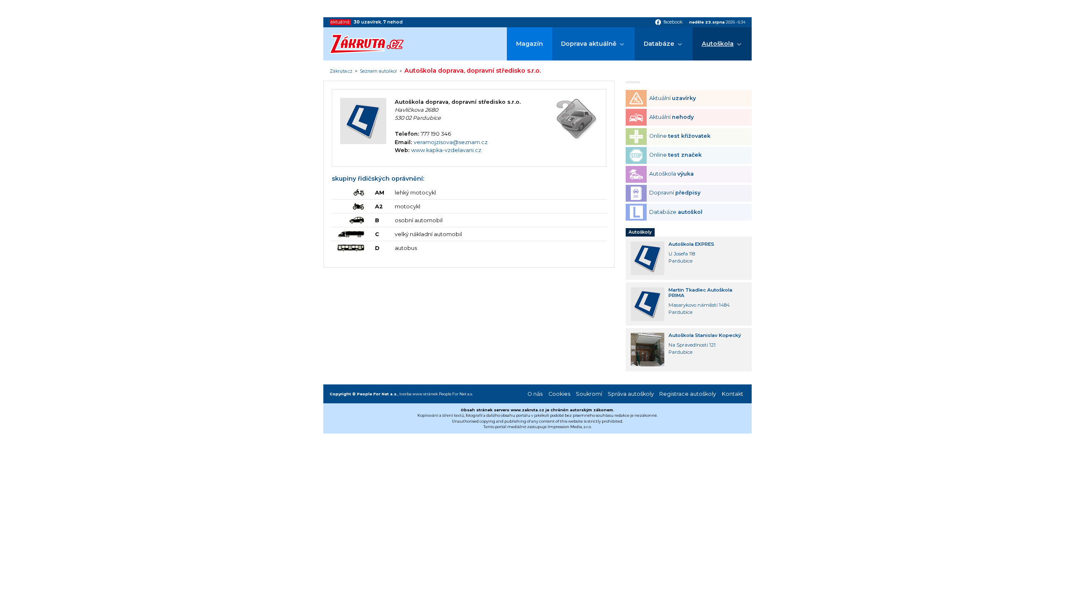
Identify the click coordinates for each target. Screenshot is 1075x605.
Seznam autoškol (378, 71)
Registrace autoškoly (687, 394)
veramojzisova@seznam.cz (451, 142)
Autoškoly (640, 232)
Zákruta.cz (341, 71)
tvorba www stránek (418, 394)
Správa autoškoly (631, 394)
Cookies (559, 394)
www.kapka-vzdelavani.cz (446, 150)
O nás (535, 394)
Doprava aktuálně (588, 43)
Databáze (659, 43)
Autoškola (718, 43)
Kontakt (732, 394)
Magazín (529, 43)
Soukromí (589, 394)
